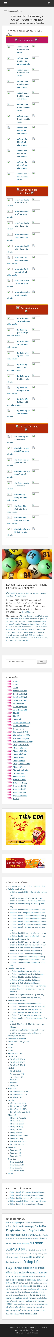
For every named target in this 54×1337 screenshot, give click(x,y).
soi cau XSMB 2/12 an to (26, 635)
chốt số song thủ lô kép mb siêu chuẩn (23, 96)
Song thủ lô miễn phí (12, 1314)
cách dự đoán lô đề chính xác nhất (32, 621)
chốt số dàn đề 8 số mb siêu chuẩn (22, 154)
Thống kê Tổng (19, 767)
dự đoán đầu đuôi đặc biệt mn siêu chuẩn (17, 402)
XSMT (15, 688)
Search (42, 662)
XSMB (15, 681)
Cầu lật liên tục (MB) (21, 735)
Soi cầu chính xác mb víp (18, 939)
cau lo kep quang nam (15, 1223)
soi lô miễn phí (23, 1310)
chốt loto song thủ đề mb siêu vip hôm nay (27, 956)
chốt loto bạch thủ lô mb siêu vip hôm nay (27, 909)
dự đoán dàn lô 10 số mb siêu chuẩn (18, 284)
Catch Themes (32, 1333)
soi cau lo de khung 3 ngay (29, 1280)
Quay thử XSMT (19, 792)
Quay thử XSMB (19, 786)
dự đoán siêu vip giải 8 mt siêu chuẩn (18, 463)
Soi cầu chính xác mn (17, 1000)
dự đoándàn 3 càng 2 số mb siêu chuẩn (17, 272)
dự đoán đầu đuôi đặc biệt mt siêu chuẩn (18, 520)
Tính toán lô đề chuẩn (17, 1039)
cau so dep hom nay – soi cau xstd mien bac (26, 886)
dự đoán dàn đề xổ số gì (14, 1254)
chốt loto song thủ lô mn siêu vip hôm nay (27, 1030)
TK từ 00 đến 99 (19, 773)
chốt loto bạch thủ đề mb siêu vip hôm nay (27, 901)
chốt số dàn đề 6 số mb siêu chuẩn (22, 142)
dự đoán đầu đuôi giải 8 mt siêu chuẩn (17, 509)
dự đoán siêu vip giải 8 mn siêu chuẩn (18, 344)
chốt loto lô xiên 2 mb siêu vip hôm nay (26, 948)
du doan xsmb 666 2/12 (31, 627)
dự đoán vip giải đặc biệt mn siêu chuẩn (17, 333)
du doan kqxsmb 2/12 (38, 624)
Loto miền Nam (19, 780)
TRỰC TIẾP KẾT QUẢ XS (18, 1042)
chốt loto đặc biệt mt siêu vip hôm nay (25, 977)
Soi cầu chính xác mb (17, 889)
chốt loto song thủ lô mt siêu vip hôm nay (27, 995)
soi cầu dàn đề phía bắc (30, 1286)
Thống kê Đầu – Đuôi (21, 764)
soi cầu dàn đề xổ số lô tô (24, 1295)
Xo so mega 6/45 (20, 707)
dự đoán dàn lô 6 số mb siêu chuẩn (18, 203)
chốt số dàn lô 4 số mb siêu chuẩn (23, 177)
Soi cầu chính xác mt (16, 968)
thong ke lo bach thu (28, 1314)
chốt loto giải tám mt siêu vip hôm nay (25, 980)
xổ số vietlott (18, 703)
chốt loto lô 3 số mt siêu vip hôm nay (25, 983)
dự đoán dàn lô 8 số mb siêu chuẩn (18, 214)
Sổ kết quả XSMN (20, 697)
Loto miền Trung (20, 783)
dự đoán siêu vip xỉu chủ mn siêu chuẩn (18, 321)
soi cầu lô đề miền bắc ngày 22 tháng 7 (26, 1304)
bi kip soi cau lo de (30, 619)
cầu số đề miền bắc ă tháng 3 (29, 1238)
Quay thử (12, 1159)
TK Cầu (11, 1100)
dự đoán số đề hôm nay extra (31, 1254)
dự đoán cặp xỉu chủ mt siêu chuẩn (18, 486)
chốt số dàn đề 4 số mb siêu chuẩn (22, 131)
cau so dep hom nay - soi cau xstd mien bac (27, 18)
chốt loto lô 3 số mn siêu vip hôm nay (25, 1015)
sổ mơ (10, 1174)
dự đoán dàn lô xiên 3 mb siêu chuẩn (18, 237)
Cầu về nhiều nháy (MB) (23, 742)
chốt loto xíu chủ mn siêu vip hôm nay (25, 1033)
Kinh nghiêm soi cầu (16, 1036)
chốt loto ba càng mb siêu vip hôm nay (26, 898)
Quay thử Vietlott (20, 796)
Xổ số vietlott (15, 1071)
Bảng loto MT (15, 1153)
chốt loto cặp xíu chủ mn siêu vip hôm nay (27, 1006)
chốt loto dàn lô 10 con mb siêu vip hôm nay (28, 933)
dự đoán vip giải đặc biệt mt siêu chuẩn (18, 451)
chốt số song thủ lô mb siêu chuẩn (23, 73)
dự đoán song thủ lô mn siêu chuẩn (18, 379)
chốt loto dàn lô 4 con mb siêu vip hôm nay (28, 936)
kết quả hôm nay (20, 691)
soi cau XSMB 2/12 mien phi (17, 640)
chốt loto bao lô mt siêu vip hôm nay (25, 971)
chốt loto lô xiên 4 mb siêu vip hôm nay (26, 954)
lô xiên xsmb (15, 1262)
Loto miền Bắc (19, 776)
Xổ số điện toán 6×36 (19, 1091)
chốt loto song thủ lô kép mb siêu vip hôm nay (27, 1201)
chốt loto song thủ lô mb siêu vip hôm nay (27, 959)
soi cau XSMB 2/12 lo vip (37, 638)
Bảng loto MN (15, 1156)
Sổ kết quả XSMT (20, 700)
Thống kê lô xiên (20, 751)
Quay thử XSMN (19, 789)
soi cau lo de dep (26, 632)
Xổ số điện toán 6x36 (21, 723)
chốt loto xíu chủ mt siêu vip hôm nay (25, 998)
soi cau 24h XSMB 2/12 (27, 630)
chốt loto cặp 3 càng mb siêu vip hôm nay (27, 913)
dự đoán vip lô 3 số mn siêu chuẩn (18, 414)
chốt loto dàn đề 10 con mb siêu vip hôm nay (28, 924)
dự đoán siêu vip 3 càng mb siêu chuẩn (17, 261)
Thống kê (17, 719)
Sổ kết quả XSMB (20, 694)
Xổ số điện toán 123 (21, 726)
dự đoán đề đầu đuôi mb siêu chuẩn (18, 295)
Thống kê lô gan (19, 748)
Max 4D (16, 716)
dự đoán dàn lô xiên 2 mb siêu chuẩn (18, 226)
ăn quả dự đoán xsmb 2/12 (31, 616)
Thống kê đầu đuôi (21, 745)
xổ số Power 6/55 (20, 710)
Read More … (28, 612)
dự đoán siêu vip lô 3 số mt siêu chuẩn (18, 532)
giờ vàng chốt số (24, 1257)
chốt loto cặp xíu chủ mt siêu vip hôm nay (27, 974)
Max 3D (16, 713)
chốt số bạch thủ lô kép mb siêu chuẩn (23, 84)
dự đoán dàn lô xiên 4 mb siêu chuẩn (18, 249)
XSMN (15, 684)
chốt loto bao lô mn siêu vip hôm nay (25, 1003)
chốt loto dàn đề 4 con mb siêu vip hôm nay (28, 915)
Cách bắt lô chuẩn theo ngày (20, 1226)
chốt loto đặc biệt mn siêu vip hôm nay (26, 1009)
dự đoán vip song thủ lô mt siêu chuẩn (17, 497)
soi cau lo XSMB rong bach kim (32, 1283)
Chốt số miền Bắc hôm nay (34, 1223)
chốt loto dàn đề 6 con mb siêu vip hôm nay (28, 918)
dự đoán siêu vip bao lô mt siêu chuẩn (18, 474)
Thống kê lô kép (19, 754)
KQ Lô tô (11, 1147)
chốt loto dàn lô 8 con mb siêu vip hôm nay (28, 945)
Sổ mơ (16, 799)
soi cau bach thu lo (25, 1277)
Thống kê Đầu (19, 757)
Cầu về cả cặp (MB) (21, 738)
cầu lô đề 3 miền (39, 1235)
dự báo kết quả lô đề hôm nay (17, 624)
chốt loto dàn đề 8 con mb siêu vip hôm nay (28, 921)
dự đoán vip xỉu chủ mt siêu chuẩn (18, 440)
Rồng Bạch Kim (34, 1272)
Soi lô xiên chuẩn (38, 1310)
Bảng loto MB (15, 1150)
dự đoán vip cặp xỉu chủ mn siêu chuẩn (17, 367)
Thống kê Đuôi (19, 761)
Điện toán (12, 1089)
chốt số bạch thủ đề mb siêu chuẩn (23, 107)
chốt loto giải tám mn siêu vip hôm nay (26, 1012)
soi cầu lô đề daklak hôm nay (24, 1298)
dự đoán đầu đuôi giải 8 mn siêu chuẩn (18, 391)
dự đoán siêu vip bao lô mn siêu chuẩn (18, 356)
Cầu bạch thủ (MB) (20, 732)
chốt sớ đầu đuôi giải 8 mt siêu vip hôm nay (28, 986)
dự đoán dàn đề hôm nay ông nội (36, 1250)
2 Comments (21, 596)
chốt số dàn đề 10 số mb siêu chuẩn (22, 165)
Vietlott (11, 1068)
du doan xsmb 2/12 (13, 627)
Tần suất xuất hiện (20, 770)
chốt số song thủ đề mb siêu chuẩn (23, 119)
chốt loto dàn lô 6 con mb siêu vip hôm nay (28, 942)
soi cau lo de (38, 1277)
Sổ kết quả (12, 1056)
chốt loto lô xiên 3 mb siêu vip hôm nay (26, 951)
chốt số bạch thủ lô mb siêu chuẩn (23, 50)
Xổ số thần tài (19, 729)
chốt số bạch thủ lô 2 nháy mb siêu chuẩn (23, 61)
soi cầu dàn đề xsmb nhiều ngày (20, 1292)
